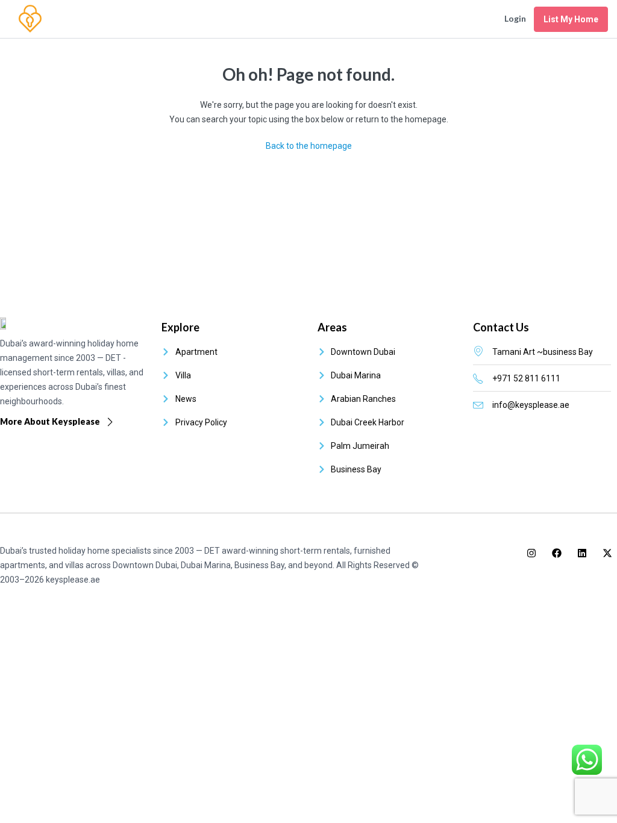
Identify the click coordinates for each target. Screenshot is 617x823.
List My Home (570, 19)
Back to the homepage (309, 146)
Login (515, 18)
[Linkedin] (582, 553)
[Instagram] (531, 553)
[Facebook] (556, 553)
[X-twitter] (607, 553)
